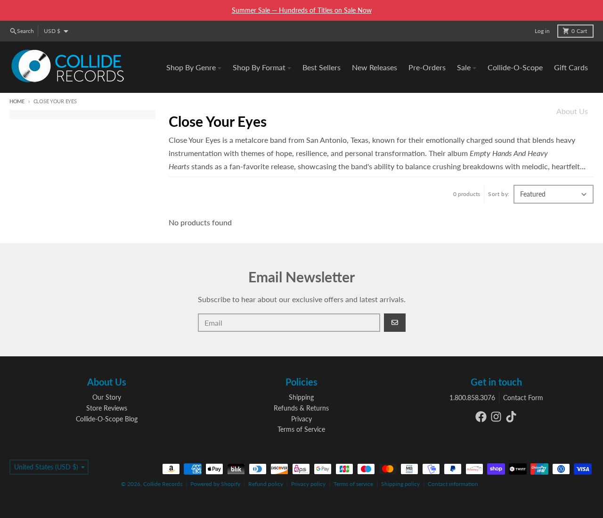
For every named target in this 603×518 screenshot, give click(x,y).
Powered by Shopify (215, 483)
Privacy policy (308, 483)
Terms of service (353, 483)
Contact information (453, 483)
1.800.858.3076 (472, 398)
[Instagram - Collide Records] (496, 416)
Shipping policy (400, 483)
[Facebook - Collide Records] (481, 416)
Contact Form (523, 398)
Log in (542, 30)
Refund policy (265, 483)
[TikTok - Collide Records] (511, 416)
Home (16, 101)
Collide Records (162, 483)
